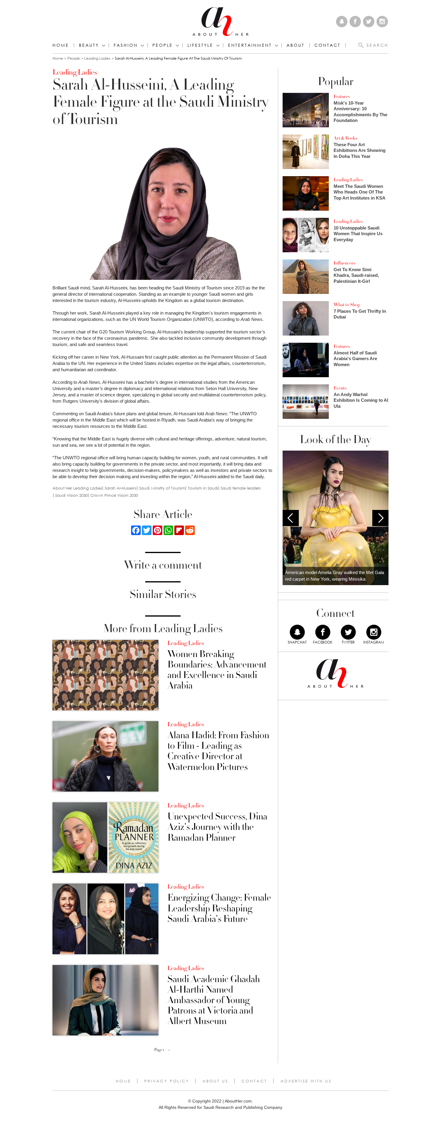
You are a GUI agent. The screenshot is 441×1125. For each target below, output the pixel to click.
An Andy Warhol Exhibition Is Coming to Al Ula (361, 400)
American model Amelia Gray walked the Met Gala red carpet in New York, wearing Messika (334, 576)
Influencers (344, 263)
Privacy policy (166, 1081)
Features (342, 96)
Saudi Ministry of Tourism (162, 488)
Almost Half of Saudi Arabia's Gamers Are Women (355, 358)
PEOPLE (162, 45)
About (295, 45)
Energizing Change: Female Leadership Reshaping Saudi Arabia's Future (219, 908)
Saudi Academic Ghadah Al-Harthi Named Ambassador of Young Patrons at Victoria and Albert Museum (213, 1000)
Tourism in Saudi (203, 488)
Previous (291, 518)
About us (215, 1081)
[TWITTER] (348, 632)
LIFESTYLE (200, 45)
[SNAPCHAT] (297, 632)
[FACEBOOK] (322, 632)
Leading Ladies (97, 58)
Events (340, 388)
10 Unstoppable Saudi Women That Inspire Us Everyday (358, 233)
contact (327, 45)
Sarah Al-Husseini (120, 488)
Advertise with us (306, 1081)
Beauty (89, 45)
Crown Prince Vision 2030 (114, 495)
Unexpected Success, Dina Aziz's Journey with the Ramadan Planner (217, 827)
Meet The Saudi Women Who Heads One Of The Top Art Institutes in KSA (360, 192)
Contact (254, 1081)
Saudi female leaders (241, 488)
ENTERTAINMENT (250, 45)
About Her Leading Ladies (77, 488)
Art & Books (345, 138)
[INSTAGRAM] (373, 632)
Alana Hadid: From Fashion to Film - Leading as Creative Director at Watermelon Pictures (218, 751)
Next (380, 518)
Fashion (126, 45)
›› (169, 1049)
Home (60, 45)
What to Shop (347, 305)
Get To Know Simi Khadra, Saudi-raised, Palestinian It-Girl (356, 275)
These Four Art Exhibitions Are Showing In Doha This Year (360, 150)
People (74, 58)
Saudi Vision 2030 (71, 495)
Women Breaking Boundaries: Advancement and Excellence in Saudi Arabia (216, 670)
